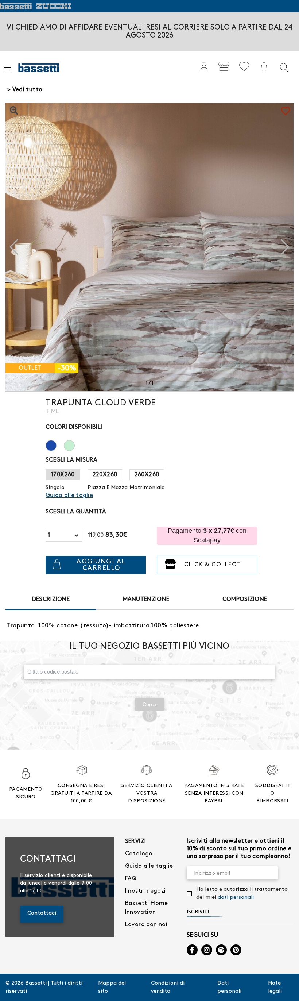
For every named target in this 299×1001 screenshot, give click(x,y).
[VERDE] (73, 444)
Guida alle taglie (149, 866)
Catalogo (139, 853)
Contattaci (41, 913)
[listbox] (64, 536)
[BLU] (55, 444)
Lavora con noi (146, 924)
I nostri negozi (145, 891)
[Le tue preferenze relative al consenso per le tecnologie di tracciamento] (286, 988)
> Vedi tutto (24, 89)
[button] (285, 247)
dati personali (236, 897)
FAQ (131, 878)
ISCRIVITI (198, 911)
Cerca (149, 704)
